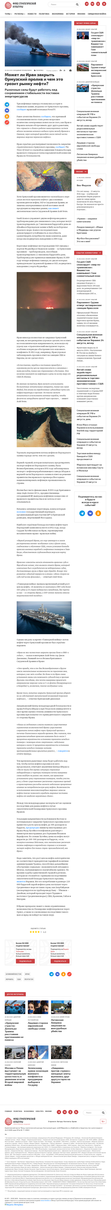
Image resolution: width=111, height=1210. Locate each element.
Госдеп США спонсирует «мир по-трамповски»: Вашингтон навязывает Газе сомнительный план (99, 43)
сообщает (21, 109)
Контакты (67, 1121)
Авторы (60, 1121)
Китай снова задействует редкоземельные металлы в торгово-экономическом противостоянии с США (90, 131)
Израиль (9, 979)
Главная (8, 1111)
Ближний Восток (13, 974)
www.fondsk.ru (46, 1200)
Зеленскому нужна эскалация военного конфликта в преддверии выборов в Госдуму (38, 1076)
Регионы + (20, 14)
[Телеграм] (7, 104)
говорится (63, 751)
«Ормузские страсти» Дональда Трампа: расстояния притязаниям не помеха (14, 1031)
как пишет (53, 208)
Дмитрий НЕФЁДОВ (92, 82)
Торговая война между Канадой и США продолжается (88, 456)
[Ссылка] (7, 122)
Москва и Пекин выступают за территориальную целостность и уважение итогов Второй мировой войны (15, 1076)
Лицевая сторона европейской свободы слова (38, 1025)
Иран (27, 974)
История (70, 14)
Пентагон (28, 979)
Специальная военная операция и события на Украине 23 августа (89, 479)
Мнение (81, 14)
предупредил (32, 828)
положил (21, 512)
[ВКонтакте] (7, 110)
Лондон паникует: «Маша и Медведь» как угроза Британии (90, 230)
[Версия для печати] (70, 70)
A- (65, 70)
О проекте (52, 1121)
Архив (74, 1121)
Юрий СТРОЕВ (65, 1017)
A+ (61, 70)
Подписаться (25, 961)
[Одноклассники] (7, 116)
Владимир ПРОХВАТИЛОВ (23, 70)
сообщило (46, 116)
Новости (32, 14)
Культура (39, 1111)
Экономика (58, 14)
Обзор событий (91, 29)
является (21, 881)
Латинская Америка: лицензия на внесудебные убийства (59, 1025)
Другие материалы (15, 994)
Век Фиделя (84, 185)
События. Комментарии (87, 253)
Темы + (8, 14)
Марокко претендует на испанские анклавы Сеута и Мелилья (90, 467)
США (19, 979)
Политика (44, 14)
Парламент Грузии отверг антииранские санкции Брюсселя (98, 70)
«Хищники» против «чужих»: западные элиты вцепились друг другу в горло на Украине (61, 1074)
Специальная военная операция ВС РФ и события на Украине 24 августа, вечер (90, 338)
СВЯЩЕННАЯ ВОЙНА (97, 14)
